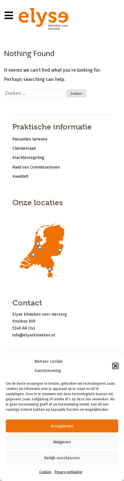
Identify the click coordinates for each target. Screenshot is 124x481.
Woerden (40, 249)
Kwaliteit (20, 176)
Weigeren (62, 442)
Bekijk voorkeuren (62, 457)
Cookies (45, 472)
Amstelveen (38, 245)
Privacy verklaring (68, 472)
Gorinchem (33, 257)
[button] (115, 366)
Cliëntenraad (24, 148)
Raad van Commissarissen (36, 167)
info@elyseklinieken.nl (33, 335)
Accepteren (62, 426)
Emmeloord (47, 237)
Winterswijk (61, 252)
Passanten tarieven (29, 139)
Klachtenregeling (28, 157)
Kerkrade (51, 272)
